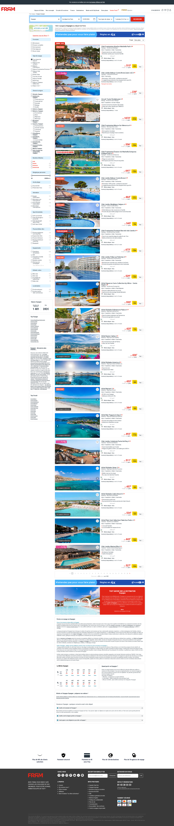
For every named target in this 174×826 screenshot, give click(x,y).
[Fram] (8, 9)
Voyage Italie (33, 324)
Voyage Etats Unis (35, 341)
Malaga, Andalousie (69, 696)
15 (113, 573)
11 (101, 573)
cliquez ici (66, 823)
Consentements (93, 804)
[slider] (31, 175)
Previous (57, 57)
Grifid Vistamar (37, 386)
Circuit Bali (33, 412)
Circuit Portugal (34, 400)
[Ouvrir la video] (77, 601)
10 (98, 573)
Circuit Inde (33, 409)
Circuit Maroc (33, 399)
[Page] (59, 775)
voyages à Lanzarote (115, 625)
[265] (37, 163)
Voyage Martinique (35, 332)
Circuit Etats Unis (34, 408)
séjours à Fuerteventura (128, 625)
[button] (40, 758)
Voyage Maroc (34, 323)
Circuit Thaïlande (34, 406)
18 (121, 573)
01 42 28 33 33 (155, 10)
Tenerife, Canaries (129, 696)
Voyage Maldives (34, 340)
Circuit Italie (33, 411)
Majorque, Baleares (77, 696)
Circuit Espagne (34, 419)
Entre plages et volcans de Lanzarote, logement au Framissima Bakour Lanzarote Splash (40, 380)
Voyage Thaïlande (35, 326)
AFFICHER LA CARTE (40, 28)
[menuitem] (39, 10)
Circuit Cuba (33, 417)
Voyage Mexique (34, 327)
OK (141, 775)
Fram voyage (32, 14)
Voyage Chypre (34, 335)
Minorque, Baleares (86, 696)
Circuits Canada (34, 416)
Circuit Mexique (34, 403)
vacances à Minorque (129, 626)
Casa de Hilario (38, 357)
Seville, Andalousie (60, 696)
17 (118, 573)
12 (104, 573)
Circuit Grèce (33, 405)
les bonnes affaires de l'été (97, 2)
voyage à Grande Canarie (72, 626)
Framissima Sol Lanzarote (36, 377)
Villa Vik (41, 355)
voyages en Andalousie (60, 30)
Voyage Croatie (34, 321)
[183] (37, 167)
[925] (37, 165)
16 (115, 573)
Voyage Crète (33, 338)
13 (107, 573)
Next (97, 57)
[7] (37, 161)
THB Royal (45, 358)
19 (124, 573)
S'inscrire (112, 775)
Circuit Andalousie (35, 402)
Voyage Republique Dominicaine (38, 320)
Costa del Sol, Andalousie (108, 696)
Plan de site (92, 802)
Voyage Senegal (34, 329)
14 (110, 573)
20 (127, 573)
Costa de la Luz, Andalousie (97, 696)
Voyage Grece (34, 337)
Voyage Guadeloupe (35, 334)
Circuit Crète (33, 414)
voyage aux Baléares (70, 30)
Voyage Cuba (33, 331)
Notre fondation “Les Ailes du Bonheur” (69, 793)
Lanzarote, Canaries (64, 698)
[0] (168, 10)
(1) (41, 35)
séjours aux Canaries (138, 29)
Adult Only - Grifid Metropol (41, 389)
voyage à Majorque (113, 626)
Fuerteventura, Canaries (119, 696)
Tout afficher (37, 265)
